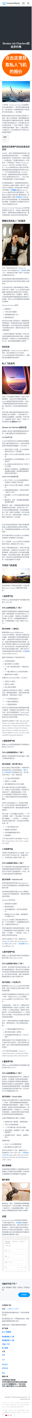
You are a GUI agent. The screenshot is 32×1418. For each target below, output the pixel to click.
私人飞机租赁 (21, 270)
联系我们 (5, 1365)
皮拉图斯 (21, 944)
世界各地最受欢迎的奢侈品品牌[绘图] (14, 1382)
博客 (3, 1355)
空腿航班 (19, 197)
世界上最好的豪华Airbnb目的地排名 (14, 1386)
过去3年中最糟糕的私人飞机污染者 (14, 1384)
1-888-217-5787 (13, 1309)
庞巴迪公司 (9, 772)
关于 (3, 1360)
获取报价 (24, 1295)
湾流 (5, 944)
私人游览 (5, 1348)
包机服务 (19, 1223)
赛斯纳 (27, 651)
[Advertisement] (16, 23)
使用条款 (5, 1368)
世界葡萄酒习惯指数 (9, 1380)
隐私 (3, 1373)
